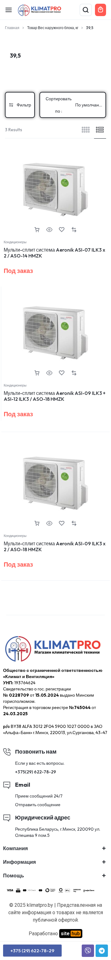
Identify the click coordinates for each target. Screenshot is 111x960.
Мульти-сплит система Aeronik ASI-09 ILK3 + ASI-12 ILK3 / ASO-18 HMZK (54, 396)
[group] (55, 189)
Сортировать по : (75, 105)
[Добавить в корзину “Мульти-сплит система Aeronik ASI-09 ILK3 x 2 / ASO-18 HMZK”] (37, 523)
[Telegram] (102, 951)
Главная (12, 27)
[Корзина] (100, 10)
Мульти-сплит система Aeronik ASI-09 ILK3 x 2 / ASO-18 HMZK (54, 546)
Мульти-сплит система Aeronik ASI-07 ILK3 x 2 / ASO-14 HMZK (54, 253)
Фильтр (24, 105)
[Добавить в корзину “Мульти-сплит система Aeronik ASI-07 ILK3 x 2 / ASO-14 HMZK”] (37, 230)
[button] (5, 189)
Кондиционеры (15, 242)
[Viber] (88, 951)
